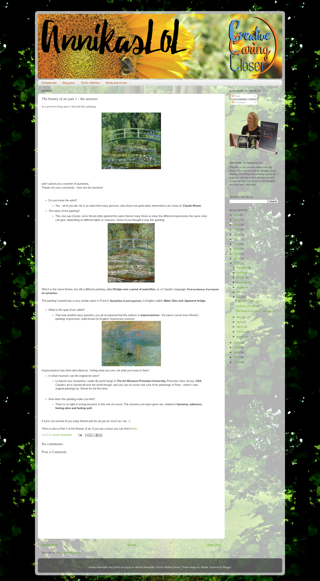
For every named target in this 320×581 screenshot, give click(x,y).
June (239, 297)
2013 (236, 352)
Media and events (116, 82)
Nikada (204, 567)
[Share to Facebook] (97, 435)
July (238, 292)
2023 (236, 229)
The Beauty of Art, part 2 (249, 301)
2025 (236, 219)
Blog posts (68, 82)
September (242, 282)
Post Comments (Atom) (68, 552)
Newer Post (49, 545)
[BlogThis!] (90, 435)
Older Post (213, 545)
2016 (236, 263)
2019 (236, 249)
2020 (236, 244)
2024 (236, 224)
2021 (236, 239)
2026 (236, 215)
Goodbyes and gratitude (248, 306)
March (240, 326)
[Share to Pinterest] (101, 435)
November (242, 272)
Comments (240, 102)
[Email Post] (80, 434)
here (134, 428)
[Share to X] (94, 435)
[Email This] (87, 435)
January (240, 336)
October (241, 277)
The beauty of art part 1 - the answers (255, 311)
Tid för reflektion (90, 82)
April (239, 322)
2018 (236, 254)
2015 (236, 342)
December (242, 267)
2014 (236, 347)
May (239, 317)
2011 (236, 362)
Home (132, 545)
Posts (237, 96)
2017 (236, 258)
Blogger (227, 567)
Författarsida (48, 82)
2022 (236, 234)
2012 (236, 357)
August (240, 287)
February (241, 331)
